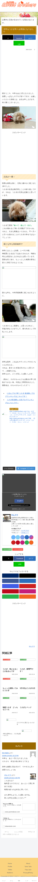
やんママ (14, 515)
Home (10, 863)
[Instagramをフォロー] (31, 537)
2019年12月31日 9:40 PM (12, 778)
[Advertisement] (19, 71)
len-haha (5, 753)
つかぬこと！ (25, 532)
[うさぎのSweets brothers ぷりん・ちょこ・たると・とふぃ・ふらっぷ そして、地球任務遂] (28, 440)
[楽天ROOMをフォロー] (22, 542)
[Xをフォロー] (18, 537)
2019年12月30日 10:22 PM (10, 755)
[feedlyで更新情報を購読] (27, 542)
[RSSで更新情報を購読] (31, 542)
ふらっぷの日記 (18, 549)
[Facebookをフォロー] (22, 537)
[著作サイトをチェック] (13, 537)
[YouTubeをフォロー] (13, 542)
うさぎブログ (25, 530)
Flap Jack (28, 869)
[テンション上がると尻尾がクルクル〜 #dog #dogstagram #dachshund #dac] (10, 450)
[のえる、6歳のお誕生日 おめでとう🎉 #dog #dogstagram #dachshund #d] (28, 430)
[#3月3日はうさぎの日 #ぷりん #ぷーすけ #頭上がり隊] (28, 460)
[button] (34, 498)
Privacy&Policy (28, 873)
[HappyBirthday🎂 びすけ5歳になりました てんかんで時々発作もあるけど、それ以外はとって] (10, 430)
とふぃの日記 (7, 549)
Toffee (10, 869)
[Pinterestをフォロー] (18, 542)
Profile (10, 866)
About (28, 863)
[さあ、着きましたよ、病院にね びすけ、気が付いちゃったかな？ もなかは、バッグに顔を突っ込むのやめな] (28, 450)
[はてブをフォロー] (27, 537)
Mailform (10, 873)
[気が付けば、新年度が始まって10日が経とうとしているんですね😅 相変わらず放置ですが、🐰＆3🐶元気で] (10, 460)
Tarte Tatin (28, 866)
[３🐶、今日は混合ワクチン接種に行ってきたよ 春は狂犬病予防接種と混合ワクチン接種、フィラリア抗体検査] (10, 440)
